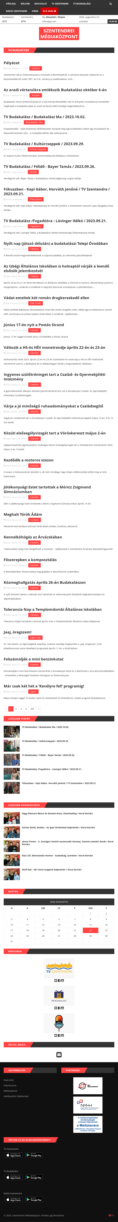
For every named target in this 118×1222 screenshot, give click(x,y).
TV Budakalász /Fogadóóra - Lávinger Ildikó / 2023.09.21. (55, 220)
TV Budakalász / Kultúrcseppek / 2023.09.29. (44, 143)
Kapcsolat (40, 3)
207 (32, 708)
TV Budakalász (82, 3)
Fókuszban (36, 199)
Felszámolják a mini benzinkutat (33, 659)
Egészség (35, 637)
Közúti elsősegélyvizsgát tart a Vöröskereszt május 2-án (55, 433)
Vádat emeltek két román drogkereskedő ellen (46, 297)
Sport (33, 691)
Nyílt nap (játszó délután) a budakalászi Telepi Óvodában (56, 243)
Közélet (36, 95)
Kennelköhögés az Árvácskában (33, 536)
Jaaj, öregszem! (17, 632)
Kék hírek (35, 303)
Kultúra (35, 68)
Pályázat (12, 62)
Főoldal (11, 3)
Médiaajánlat (10, 1090)
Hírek (35, 11)
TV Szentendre (60, 3)
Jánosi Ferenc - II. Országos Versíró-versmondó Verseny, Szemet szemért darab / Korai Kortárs (67, 843)
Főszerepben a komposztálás (30, 559)
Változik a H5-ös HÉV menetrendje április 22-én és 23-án (54, 347)
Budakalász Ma (34, 122)
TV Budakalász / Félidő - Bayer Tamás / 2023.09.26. (49, 166)
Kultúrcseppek (38, 149)
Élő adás (48, 11)
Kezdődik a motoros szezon (29, 460)
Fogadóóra (35, 226)
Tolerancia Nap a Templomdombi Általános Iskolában (53, 609)
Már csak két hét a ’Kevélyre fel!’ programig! (44, 686)
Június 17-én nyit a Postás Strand (34, 324)
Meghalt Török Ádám (23, 514)
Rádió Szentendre (16, 11)
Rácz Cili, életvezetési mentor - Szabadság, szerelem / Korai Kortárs (57, 855)
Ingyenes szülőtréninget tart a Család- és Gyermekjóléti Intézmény (54, 377)
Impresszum (10, 1085)
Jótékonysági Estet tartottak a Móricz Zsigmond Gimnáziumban (47, 489)
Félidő (33, 171)
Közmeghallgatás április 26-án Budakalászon (45, 582)
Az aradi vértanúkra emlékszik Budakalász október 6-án (55, 89)
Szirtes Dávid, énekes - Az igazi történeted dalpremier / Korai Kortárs (58, 827)
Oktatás (34, 248)
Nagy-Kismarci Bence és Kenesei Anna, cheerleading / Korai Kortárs (57, 813)
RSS (112, 1215)
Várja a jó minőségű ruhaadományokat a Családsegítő (53, 406)
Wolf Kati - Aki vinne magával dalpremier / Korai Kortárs (52, 869)
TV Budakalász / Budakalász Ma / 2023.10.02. (45, 116)
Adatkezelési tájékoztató (16, 1096)
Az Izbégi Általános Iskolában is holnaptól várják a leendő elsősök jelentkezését (56, 268)
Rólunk (25, 3)
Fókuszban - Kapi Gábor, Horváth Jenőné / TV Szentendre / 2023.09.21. (57, 191)
